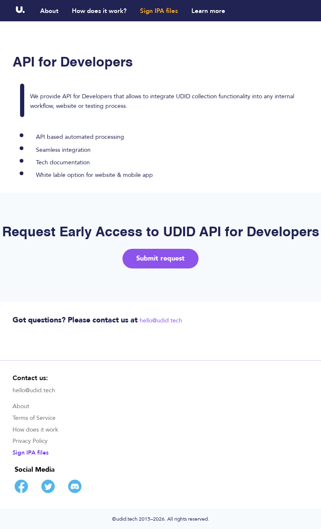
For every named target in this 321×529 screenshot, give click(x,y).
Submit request (160, 258)
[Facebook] (21, 491)
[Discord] (75, 491)
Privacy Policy (30, 441)
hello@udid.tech (161, 321)
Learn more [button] (208, 11)
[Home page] (20, 10)
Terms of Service (34, 418)
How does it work (35, 430)
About (49, 11)
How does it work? (99, 11)
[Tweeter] (48, 491)
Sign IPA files (159, 11)
